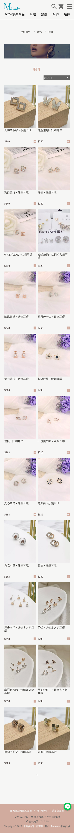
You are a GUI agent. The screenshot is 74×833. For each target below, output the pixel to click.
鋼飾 (55, 14)
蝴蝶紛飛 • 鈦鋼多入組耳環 (53, 256)
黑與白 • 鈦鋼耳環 (48, 503)
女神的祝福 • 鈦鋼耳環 (17, 130)
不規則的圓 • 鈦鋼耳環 (51, 441)
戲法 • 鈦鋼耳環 (47, 565)
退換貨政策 (58, 810)
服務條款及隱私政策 (21, 810)
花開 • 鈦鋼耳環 (47, 751)
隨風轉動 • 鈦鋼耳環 (16, 316)
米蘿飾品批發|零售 (33, 826)
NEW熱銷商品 (15, 14)
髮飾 (44, 14)
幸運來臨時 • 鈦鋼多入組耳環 (19, 691)
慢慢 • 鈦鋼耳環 (13, 441)
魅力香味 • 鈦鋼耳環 (16, 378)
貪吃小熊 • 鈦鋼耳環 (16, 565)
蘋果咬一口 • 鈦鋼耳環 (51, 316)
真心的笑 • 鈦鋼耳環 (16, 503)
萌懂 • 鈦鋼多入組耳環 (51, 627)
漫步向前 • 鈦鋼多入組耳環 (19, 629)
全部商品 (25, 32)
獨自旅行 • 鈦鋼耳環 (16, 192)
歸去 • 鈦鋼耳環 (47, 192)
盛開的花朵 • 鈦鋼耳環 (17, 751)
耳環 (33, 14)
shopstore (55, 826)
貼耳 (51, 32)
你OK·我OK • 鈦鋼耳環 (18, 254)
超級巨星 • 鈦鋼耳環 (50, 378)
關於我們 (42, 810)
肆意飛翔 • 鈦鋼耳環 (50, 130)
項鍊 (67, 14)
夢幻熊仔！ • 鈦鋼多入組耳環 (53, 691)
